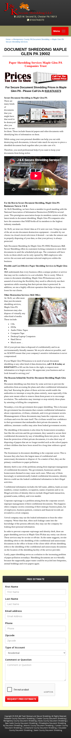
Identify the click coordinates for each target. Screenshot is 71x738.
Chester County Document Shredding (51, 718)
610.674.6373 (37, 19)
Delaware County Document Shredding (19, 718)
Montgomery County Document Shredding (19, 721)
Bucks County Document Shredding (52, 721)
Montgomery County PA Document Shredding (31, 39)
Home (8, 39)
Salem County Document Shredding (48, 730)
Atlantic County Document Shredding (38, 725)
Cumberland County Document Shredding (39, 728)
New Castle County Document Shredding (21, 723)
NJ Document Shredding (12, 725)
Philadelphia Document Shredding (52, 723)
